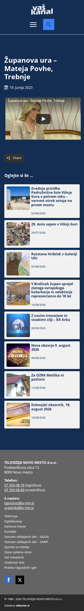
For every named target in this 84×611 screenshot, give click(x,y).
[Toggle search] (48, 24)
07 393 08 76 (14, 485)
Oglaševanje (13, 521)
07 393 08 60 (14, 490)
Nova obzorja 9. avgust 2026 (50, 347)
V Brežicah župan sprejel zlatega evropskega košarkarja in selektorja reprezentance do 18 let (52, 290)
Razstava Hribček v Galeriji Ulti (54, 256)
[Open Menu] (33, 24)
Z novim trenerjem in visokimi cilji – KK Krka (50, 318)
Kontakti (10, 532)
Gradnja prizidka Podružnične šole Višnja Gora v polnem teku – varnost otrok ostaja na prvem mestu (51, 196)
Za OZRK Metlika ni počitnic (47, 377)
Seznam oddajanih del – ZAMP (26, 542)
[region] (42, 577)
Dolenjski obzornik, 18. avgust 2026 (50, 407)
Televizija (10, 516)
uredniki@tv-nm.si (19, 507)
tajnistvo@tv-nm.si (19, 503)
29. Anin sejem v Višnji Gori (54, 224)
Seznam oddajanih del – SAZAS (26, 537)
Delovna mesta (15, 526)
